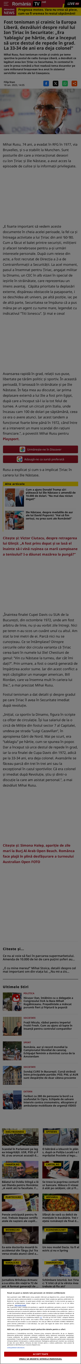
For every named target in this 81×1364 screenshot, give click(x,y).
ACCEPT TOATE (40, 1354)
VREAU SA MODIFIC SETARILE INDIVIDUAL (40, 1358)
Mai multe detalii (20, 1305)
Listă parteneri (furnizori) (15, 1348)
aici (41, 1317)
